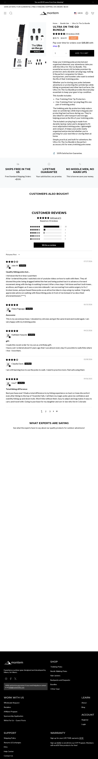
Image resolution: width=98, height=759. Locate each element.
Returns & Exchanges (12, 742)
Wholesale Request (12, 703)
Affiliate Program (10, 711)
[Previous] (5, 2)
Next (41, 39)
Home (55, 23)
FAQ (5, 747)
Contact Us (8, 756)
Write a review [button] (49, 245)
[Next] (93, 2)
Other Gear (55, 689)
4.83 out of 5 (55, 218)
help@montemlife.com (16, 687)
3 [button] (49, 411)
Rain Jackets (55, 675)
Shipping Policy (10, 738)
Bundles (53, 684)
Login (84, 724)
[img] (12, 261)
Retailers (7, 707)
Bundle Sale (64, 23)
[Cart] (93, 13)
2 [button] (45, 411)
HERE (81, 738)
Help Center (9, 751)
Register (85, 720)
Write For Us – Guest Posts (15, 720)
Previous (17, 39)
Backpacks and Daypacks (60, 680)
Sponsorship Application (13, 716)
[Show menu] (5, 13)
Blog (83, 707)
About (84, 703)
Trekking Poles (56, 667)
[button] (59, 34)
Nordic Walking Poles (58, 671)
